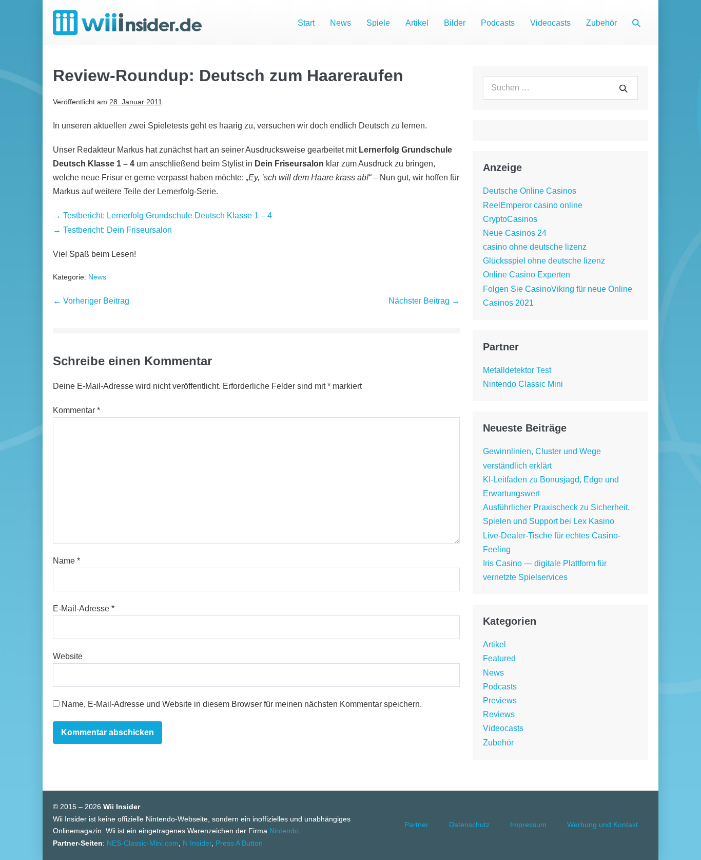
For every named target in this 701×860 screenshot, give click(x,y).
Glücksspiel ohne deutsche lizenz (544, 260)
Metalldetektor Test (517, 370)
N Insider (197, 843)
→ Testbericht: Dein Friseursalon (112, 230)
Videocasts (550, 22)
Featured (499, 658)
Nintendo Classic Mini (523, 384)
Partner (416, 824)
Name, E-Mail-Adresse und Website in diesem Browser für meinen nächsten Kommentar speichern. (242, 704)
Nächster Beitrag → (424, 300)
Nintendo (284, 831)
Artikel (417, 22)
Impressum (528, 824)
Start (306, 22)
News (340, 22)
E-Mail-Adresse (83, 608)
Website (68, 656)
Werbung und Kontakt (602, 824)
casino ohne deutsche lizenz (535, 246)
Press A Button (239, 843)
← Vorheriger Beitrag (91, 300)
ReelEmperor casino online (532, 205)
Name (66, 560)
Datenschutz (469, 824)
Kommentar (76, 410)
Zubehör (601, 22)
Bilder (454, 22)
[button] (636, 23)
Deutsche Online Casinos (529, 190)
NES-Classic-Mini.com (143, 843)
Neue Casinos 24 (515, 233)
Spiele (378, 22)
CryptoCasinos (510, 219)
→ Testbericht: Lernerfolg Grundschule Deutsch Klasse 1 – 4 (162, 215)
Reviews (499, 714)
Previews (500, 700)
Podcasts (498, 22)
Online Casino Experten (526, 274)
